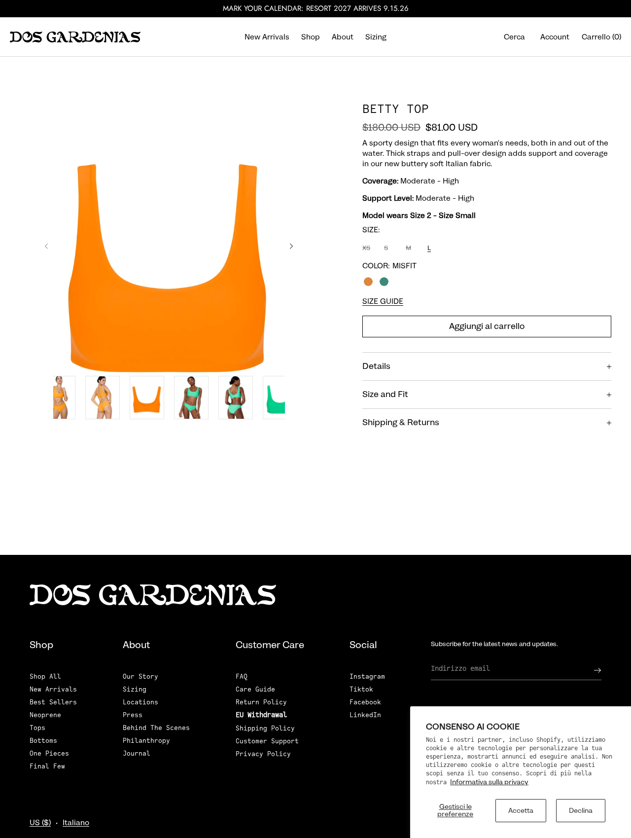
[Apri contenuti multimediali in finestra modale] (169, 249)
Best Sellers (53, 702)
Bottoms (43, 740)
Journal (136, 753)
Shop (310, 37)
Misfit (384, 282)
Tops (37, 728)
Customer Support (267, 741)
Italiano (76, 822)
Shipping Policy (265, 728)
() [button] (601, 37)
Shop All (45, 676)
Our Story (140, 676)
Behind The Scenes (156, 728)
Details (376, 366)
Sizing (375, 37)
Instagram (367, 676)
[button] (514, 36)
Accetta (520, 810)
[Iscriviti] (589, 670)
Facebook (365, 702)
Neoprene (45, 715)
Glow (368, 282)
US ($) (40, 822)
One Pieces (49, 753)
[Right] (291, 246)
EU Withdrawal (261, 715)
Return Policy (261, 702)
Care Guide (255, 689)
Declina (581, 810)
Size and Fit (385, 395)
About (342, 37)
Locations (140, 702)
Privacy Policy (263, 754)
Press (132, 715)
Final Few (47, 766)
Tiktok (361, 689)
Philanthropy (146, 740)
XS (367, 250)
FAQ (241, 676)
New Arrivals (267, 37)
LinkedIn (365, 715)
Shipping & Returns (400, 423)
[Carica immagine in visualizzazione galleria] (58, 397)
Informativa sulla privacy (489, 782)
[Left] (46, 246)
